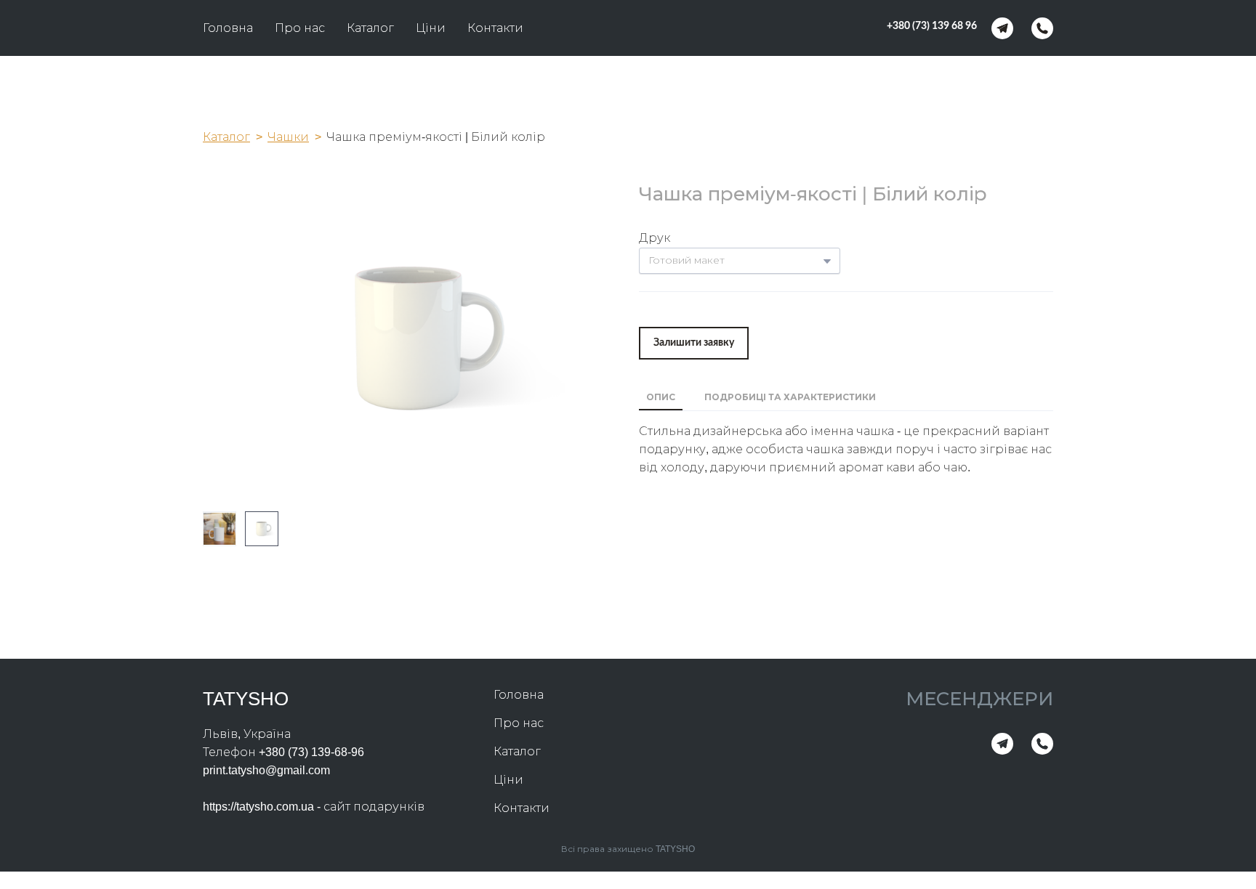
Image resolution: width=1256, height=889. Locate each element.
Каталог (370, 28)
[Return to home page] (639, 28)
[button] (932, 26)
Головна (228, 28)
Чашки (288, 137)
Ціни (431, 28)
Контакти (495, 28)
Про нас (300, 28)
